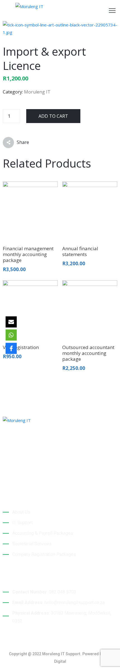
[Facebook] (4, 473)
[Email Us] (11, 321)
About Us (21, 512)
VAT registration (21, 347)
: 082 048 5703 (44, 592)
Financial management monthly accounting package (28, 254)
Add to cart (53, 116)
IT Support (22, 522)
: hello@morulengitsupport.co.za (58, 602)
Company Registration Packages (44, 554)
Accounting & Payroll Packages (42, 533)
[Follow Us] (11, 348)
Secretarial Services (32, 543)
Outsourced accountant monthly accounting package (88, 353)
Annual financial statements (80, 251)
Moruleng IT (37, 92)
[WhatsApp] (11, 335)
